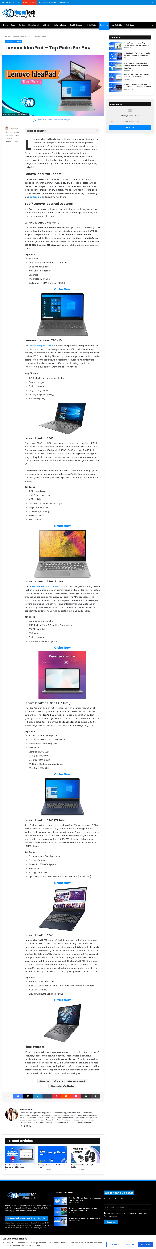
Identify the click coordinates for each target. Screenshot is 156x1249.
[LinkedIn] (37, 1096)
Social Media (91, 25)
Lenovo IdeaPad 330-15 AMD (43, 586)
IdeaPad (45, 1081)
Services (22, 25)
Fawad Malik (13, 128)
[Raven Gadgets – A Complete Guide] (85, 1154)
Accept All (145, 1244)
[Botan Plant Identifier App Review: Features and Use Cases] (115, 46)
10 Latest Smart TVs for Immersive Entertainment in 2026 (83, 1209)
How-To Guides (116, 25)
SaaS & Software (76, 25)
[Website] (21, 1126)
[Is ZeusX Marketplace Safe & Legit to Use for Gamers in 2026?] (115, 87)
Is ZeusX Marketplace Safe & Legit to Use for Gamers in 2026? (137, 85)
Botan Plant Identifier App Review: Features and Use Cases (137, 44)
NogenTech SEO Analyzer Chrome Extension (28, 1218)
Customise (114, 1244)
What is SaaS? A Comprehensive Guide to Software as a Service (62, 2)
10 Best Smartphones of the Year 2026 (84, 1218)
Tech (13, 25)
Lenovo (59, 1081)
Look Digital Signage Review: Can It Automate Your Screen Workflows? (136, 65)
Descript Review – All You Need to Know (52, 1166)
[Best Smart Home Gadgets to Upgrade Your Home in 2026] (60, 1201)
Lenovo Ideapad (77, 1081)
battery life (35, 196)
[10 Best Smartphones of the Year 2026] (60, 1221)
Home (5, 25)
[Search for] (152, 25)
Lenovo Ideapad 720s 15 (41, 345)
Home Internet (33, 25)
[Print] (95, 1096)
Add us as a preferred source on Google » (54, 120)
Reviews (103, 25)
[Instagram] (32, 1126)
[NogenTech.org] (19, 13)
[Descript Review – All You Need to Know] (52, 1154)
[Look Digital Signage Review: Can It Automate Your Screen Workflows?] (115, 66)
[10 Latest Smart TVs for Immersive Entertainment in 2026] (60, 1211)
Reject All (130, 1244)
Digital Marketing (60, 25)
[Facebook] (18, 1096)
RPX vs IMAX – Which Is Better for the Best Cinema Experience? (137, 54)
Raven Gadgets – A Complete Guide (83, 1166)
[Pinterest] (56, 1096)
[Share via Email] (86, 1096)
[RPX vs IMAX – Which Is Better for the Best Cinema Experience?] (115, 56)
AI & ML (46, 25)
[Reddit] (66, 1096)
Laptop (9, 42)
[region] (78, 1242)
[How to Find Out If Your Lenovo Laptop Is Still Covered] (20, 1154)
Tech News (130, 25)
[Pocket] (76, 1096)
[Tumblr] (47, 1096)
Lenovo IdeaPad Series (63, 1086)
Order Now (62, 289)
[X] (28, 1096)
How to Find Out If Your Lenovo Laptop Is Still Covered (18, 1166)
